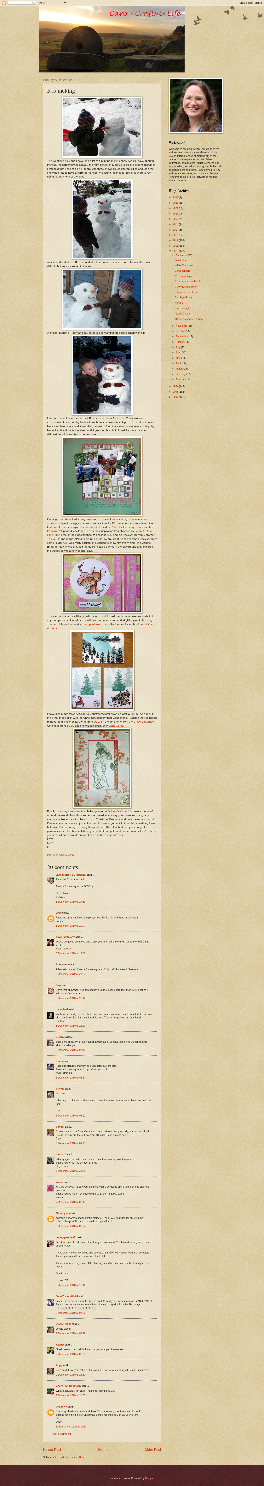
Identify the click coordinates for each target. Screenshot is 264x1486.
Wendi (59, 1182)
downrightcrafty (65, 937)
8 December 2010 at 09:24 (70, 1226)
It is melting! (182, 308)
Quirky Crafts (116, 811)
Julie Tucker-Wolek (67, 1296)
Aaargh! (179, 303)
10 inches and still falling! (189, 319)
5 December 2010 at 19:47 (70, 925)
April (178, 363)
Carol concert (182, 270)
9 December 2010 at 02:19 (70, 1333)
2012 (176, 240)
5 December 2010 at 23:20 (70, 1025)
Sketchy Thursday (123, 527)
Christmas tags (183, 276)
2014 (176, 229)
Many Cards (115, 725)
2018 (176, 224)
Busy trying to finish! (186, 286)
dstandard (62, 1009)
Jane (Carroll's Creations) (71, 874)
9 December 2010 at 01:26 (70, 1312)
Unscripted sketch (92, 624)
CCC (147, 624)
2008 (176, 391)
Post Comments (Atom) (72, 1457)
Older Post (153, 1450)
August (180, 341)
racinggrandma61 (66, 1237)
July (178, 347)
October (180, 331)
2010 (176, 251)
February (181, 374)
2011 (176, 245)
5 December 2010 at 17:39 (70, 901)
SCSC (70, 725)
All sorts (52, 628)
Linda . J (61, 1154)
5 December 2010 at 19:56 (70, 953)
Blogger (149, 1478)
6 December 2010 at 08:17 (70, 1077)
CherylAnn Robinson (68, 1385)
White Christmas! (184, 265)
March (179, 368)
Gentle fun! (181, 260)
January (180, 379)
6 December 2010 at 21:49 (70, 1170)
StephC (60, 1036)
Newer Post (52, 1450)
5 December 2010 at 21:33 (70, 974)
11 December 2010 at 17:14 (71, 1426)
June (179, 352)
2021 (176, 208)
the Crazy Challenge (141, 721)
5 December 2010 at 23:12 (70, 998)
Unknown (61, 1406)
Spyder (60, 1126)
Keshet (60, 1344)
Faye (58, 985)
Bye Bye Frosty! (184, 297)
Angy (59, 1365)
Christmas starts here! (187, 281)
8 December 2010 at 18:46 (70, 1285)
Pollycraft (52, 531)
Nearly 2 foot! (182, 313)
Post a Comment (61, 1433)
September (182, 336)
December (182, 255)
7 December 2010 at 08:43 (70, 1202)
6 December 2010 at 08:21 (70, 1115)
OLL (96, 721)
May (178, 358)
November (182, 325)
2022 (176, 202)
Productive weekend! (186, 292)
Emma (60, 1061)
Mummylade (63, 1213)
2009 (176, 386)
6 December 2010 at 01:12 (70, 1049)
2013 (176, 234)
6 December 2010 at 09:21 (70, 1143)
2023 (176, 197)
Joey (58, 912)
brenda (60, 1088)
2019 (176, 218)
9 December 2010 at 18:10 (70, 1374)
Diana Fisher (63, 1323)
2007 (176, 396)
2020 (176, 213)
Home (102, 1450)
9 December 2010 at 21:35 (70, 1395)
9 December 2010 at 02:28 (70, 1354)
